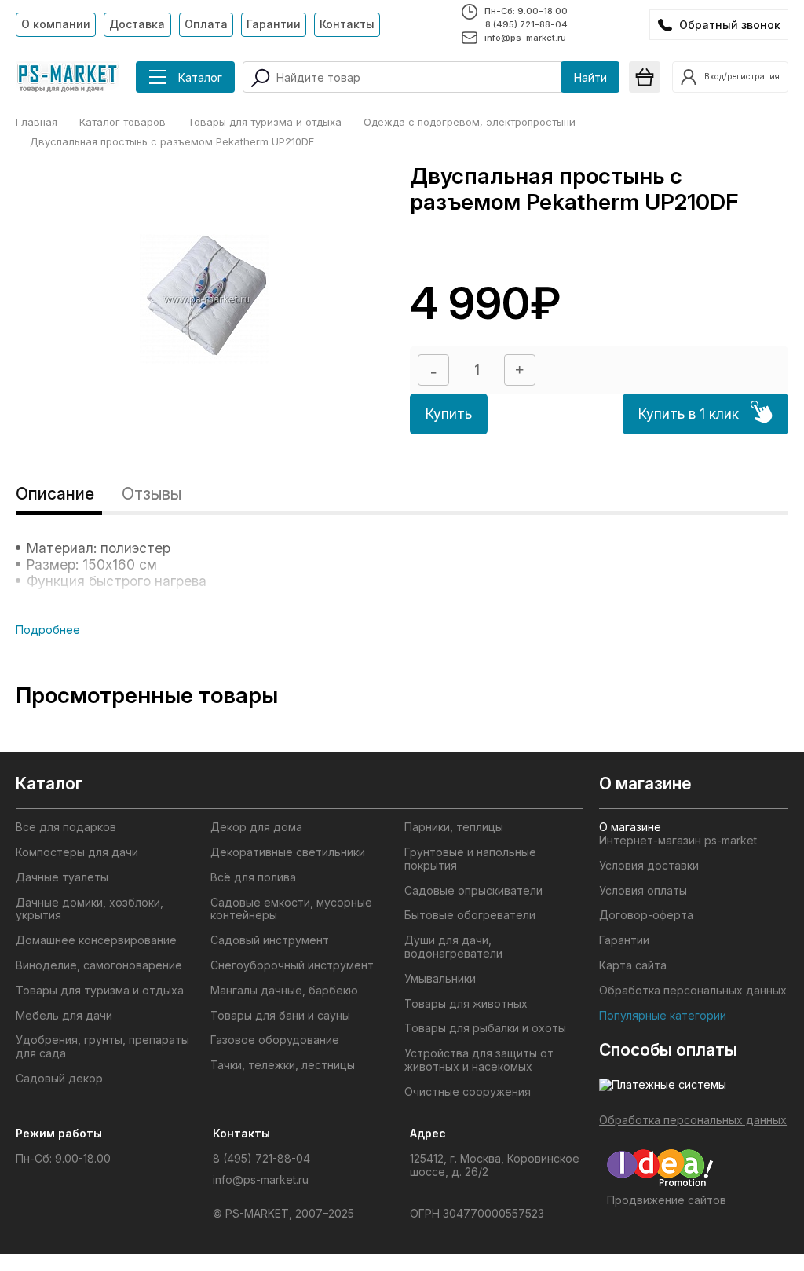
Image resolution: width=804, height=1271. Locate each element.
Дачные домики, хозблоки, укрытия (89, 909)
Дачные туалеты (62, 877)
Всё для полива (253, 877)
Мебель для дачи (64, 1015)
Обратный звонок (729, 24)
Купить (449, 413)
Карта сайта (633, 965)
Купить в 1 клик (688, 413)
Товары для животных (466, 1004)
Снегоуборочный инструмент (292, 965)
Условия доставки (649, 865)
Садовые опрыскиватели (473, 891)
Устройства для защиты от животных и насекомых (479, 1060)
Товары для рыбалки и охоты (485, 1028)
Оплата (206, 24)
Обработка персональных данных (693, 990)
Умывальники (440, 978)
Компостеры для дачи (77, 852)
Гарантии (274, 24)
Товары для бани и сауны (280, 1015)
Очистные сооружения (467, 1092)
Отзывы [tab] (151, 494)
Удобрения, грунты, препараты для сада (102, 1047)
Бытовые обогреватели (469, 915)
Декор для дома (256, 827)
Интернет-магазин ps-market (678, 840)
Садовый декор (59, 1078)
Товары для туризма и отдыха (100, 990)
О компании (55, 24)
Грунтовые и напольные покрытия (470, 859)
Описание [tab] (55, 494)
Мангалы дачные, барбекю (284, 990)
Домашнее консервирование (96, 940)
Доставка (137, 24)
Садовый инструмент (269, 940)
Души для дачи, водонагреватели (453, 947)
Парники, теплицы (453, 827)
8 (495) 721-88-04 (526, 24)
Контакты (347, 24)
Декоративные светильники (287, 852)
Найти (590, 77)
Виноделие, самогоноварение (99, 965)
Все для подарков (66, 827)
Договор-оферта (646, 915)
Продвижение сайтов (666, 1200)
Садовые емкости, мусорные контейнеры (291, 909)
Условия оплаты (643, 891)
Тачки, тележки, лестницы (282, 1065)
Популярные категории (662, 1015)
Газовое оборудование (274, 1040)
